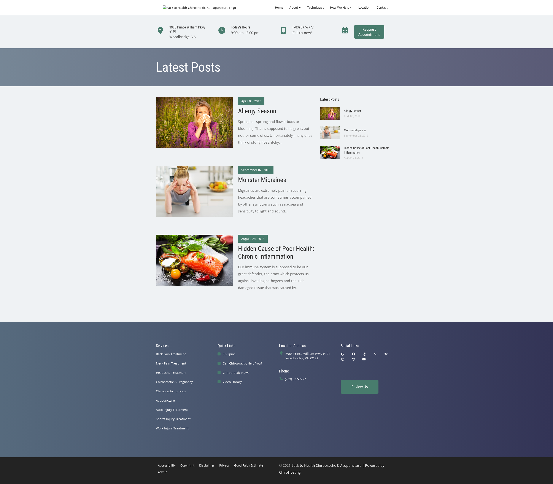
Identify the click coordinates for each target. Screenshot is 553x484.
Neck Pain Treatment (171, 363)
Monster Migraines (355, 130)
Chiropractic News (236, 373)
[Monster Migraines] (194, 191)
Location (364, 7)
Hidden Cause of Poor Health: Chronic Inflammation (366, 150)
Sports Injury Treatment (173, 419)
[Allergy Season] (194, 122)
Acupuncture (165, 400)
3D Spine (229, 354)
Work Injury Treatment (172, 428)
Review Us (359, 386)
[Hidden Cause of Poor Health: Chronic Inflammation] (194, 260)
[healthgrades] (386, 354)
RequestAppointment (369, 32)
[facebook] (354, 354)
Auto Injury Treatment (172, 410)
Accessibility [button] (167, 465)
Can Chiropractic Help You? (242, 363)
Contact (382, 7)
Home (279, 7)
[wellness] (353, 359)
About (293, 7)
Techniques (315, 7)
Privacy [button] (224, 465)
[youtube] (364, 359)
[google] (343, 354)
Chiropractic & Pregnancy (174, 382)
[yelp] (365, 354)
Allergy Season (353, 111)
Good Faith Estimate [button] (248, 465)
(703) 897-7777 (295, 379)
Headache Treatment (171, 373)
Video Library (232, 382)
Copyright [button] (187, 465)
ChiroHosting (290, 472)
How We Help (339, 7)
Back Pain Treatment (171, 354)
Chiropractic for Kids (171, 391)
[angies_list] (375, 354)
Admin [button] (162, 472)
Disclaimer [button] (207, 465)
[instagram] (343, 359)
